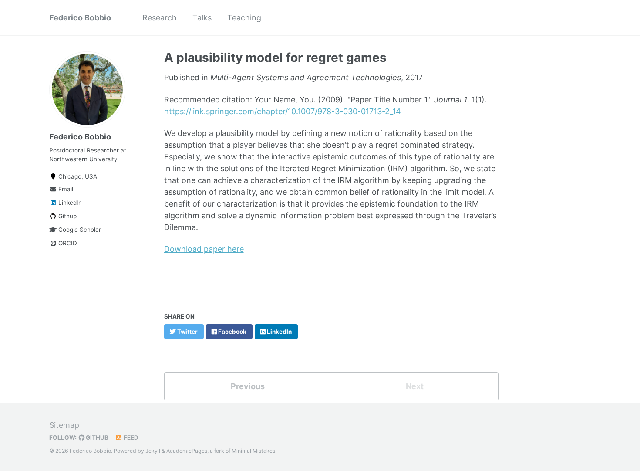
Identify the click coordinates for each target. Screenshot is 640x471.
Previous (248, 386)
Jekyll (152, 450)
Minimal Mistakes (253, 450)
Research (159, 17)
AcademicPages (186, 450)
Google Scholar (79, 229)
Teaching (244, 17)
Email (65, 189)
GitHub (96, 437)
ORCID (67, 243)
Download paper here (204, 249)
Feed (130, 437)
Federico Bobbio (80, 17)
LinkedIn (69, 202)
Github (67, 216)
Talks (202, 17)
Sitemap (64, 425)
